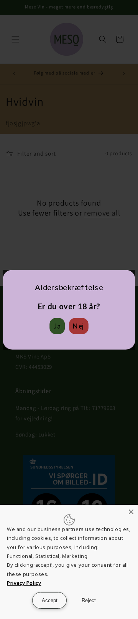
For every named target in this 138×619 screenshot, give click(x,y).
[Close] (131, 512)
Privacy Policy (24, 582)
